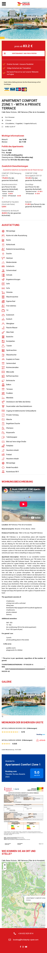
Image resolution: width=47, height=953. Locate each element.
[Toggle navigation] (3, 4)
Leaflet (25, 927)
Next (42, 701)
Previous (4, 701)
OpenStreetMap (33, 927)
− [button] (5, 868)
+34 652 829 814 (25, 933)
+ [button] (5, 864)
